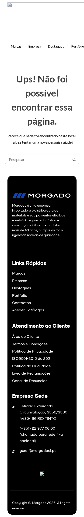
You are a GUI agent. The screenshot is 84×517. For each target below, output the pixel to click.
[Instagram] (27, 247)
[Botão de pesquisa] (74, 159)
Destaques (56, 46)
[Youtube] (33, 247)
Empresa (34, 46)
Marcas (16, 46)
